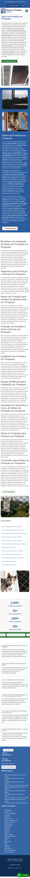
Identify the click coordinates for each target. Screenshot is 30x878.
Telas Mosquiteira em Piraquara (9, 564)
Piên (5, 843)
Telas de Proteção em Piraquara (9, 561)
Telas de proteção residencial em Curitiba (15, 803)
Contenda (7, 831)
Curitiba (6, 832)
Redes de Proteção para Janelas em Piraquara (12, 530)
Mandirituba (7, 841)
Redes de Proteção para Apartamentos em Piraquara (14, 544)
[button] (26, 11)
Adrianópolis (7, 810)
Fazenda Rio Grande (10, 836)
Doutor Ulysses (8, 834)
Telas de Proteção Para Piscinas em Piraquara (12, 551)
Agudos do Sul (8, 811)
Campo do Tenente (9, 822)
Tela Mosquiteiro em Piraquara (9, 547)
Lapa (5, 839)
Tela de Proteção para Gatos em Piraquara (11, 526)
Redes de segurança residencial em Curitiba (16, 785)
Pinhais (6, 845)
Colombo (6, 829)
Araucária (7, 815)
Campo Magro (8, 825)
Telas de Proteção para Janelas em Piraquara (12, 540)
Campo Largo (8, 824)
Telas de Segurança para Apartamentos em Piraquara (14, 533)
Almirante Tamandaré (10, 813)
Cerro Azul (7, 827)
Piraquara (7, 846)
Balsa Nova (7, 817)
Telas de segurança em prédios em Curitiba (16, 797)
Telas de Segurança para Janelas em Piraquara (13, 558)
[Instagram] (23, 5)
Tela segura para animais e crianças (11, 634)
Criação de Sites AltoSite (15, 864)
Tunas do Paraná (9, 852)
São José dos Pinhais (10, 850)
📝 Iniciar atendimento (8, 492)
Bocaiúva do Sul (8, 818)
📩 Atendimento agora (10, 228)
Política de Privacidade (8, 767)
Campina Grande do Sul (10, 820)
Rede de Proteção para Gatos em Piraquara (12, 554)
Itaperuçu (7, 838)
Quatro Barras (8, 848)
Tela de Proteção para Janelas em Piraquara (12, 537)
